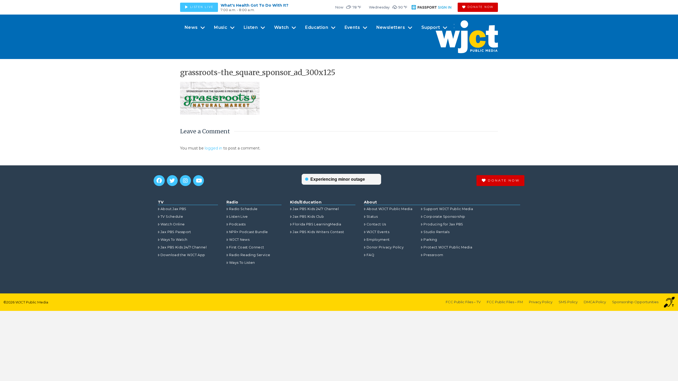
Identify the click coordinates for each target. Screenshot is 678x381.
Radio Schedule (243, 209)
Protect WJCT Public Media (447, 247)
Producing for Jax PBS (443, 224)
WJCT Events (378, 232)
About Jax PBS (173, 209)
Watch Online (172, 224)
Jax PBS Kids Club (308, 217)
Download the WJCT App (182, 255)
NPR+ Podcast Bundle (248, 232)
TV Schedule (171, 217)
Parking (430, 240)
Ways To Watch (174, 240)
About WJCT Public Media (389, 209)
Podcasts (237, 224)
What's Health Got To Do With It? (254, 5)
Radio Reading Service (249, 255)
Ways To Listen (242, 263)
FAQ (370, 255)
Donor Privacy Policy (385, 247)
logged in (213, 148)
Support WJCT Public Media (448, 209)
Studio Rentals (436, 232)
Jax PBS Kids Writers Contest (318, 232)
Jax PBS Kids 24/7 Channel (183, 247)
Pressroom (433, 255)
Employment (378, 240)
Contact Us (376, 224)
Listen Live (238, 217)
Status (372, 217)
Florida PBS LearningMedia (317, 224)
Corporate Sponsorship (444, 217)
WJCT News (239, 240)
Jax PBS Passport (175, 232)
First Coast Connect (246, 247)
